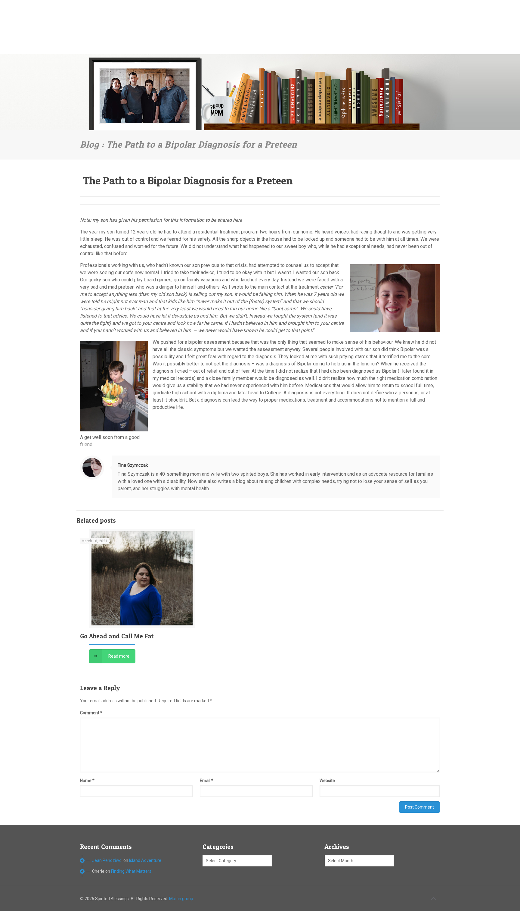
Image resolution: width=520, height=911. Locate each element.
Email (206, 780)
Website (327, 780)
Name (87, 780)
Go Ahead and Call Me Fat (117, 636)
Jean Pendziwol (107, 860)
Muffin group (181, 898)
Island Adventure (145, 860)
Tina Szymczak (133, 465)
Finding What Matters (131, 871)
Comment (91, 712)
